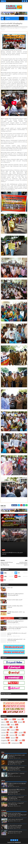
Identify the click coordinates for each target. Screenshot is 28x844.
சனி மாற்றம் (3, 735)
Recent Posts (7, 618)
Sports (2, 719)
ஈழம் (14, 727)
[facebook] (22, 1)
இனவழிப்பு (20, 722)
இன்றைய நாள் (4, 724)
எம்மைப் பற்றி (9, 587)
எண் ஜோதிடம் (3, 730)
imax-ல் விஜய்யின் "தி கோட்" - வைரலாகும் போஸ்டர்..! (16, 773)
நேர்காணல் (13, 737)
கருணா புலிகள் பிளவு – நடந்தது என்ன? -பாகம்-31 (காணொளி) (16, 803)
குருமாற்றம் (21, 732)
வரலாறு (20, 740)
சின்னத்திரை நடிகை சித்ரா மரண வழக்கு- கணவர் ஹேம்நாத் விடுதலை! (16, 767)
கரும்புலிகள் (3, 732)
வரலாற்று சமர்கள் (4, 743)
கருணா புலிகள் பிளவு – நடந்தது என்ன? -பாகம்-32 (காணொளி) (16, 797)
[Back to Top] (17, 840)
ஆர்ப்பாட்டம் (19, 28)
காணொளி (12, 732)
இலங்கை (24, 28)
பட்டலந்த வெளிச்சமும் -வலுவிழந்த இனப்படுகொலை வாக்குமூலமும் (15, 826)
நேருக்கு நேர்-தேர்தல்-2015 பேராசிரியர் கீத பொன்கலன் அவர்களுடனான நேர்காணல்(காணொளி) (16, 791)
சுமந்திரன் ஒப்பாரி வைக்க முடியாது (15, 831)
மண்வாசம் (13, 740)
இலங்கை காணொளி (5, 727)
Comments (21, 618)
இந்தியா (11, 722)
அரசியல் (10, 719)
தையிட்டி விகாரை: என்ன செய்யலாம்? (15, 819)
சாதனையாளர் (12, 735)
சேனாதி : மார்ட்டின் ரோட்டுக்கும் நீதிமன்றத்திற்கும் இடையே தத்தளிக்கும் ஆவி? (17, 813)
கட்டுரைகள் (13, 730)
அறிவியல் (19, 719)
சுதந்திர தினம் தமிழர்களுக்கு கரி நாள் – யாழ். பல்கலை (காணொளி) (16, 639)
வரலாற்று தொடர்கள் (15, 743)
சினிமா (20, 735)
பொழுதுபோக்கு (4, 740)
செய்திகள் (3, 29)
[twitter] (24, 1)
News (3, 521)
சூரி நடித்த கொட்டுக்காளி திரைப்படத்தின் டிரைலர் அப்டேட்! (16, 755)
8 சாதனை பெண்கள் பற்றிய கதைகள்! (14, 599)
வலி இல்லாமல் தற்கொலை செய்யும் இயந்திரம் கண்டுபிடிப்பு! (17, 784)
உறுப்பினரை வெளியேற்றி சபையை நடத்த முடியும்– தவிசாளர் (12, 553)
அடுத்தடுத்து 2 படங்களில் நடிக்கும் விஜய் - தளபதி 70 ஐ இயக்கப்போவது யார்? (16, 761)
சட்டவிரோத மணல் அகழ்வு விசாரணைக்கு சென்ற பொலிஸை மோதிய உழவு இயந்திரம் (12, 538)
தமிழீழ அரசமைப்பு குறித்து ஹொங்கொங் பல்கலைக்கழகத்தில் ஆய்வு (10, 524)
